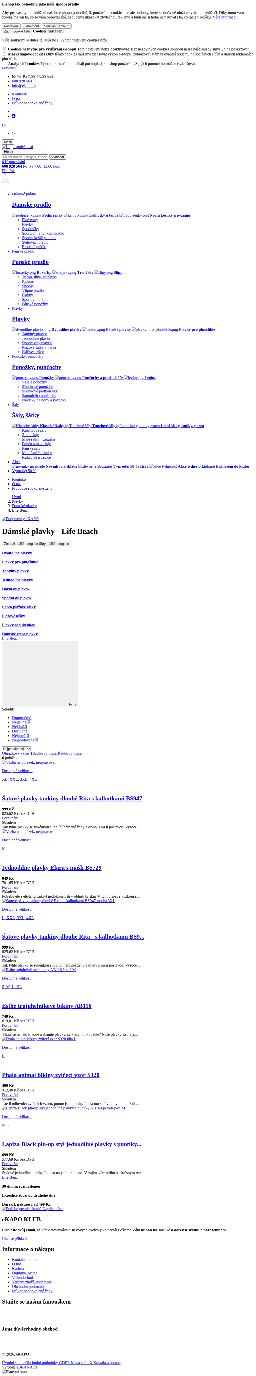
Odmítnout (31, 26)
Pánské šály (31, 448)
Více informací (224, 17)
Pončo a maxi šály (36, 444)
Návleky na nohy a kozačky (44, 400)
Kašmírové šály (34, 430)
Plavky (27, 224)
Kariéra (18, 1268)
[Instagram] (14, 116)
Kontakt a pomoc (25, 1259)
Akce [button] (16, 462)
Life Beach (11, 638)
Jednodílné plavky (36, 338)
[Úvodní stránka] (17, 147)
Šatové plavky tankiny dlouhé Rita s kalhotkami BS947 (72, 798)
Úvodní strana (13, 1363)
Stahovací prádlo (35, 242)
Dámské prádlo (31, 204)
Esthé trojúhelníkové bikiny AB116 (47, 1006)
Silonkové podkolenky (40, 391)
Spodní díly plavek (37, 343)
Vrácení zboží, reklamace (32, 1282)
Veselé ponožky (34, 382)
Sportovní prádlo (35, 299)
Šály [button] (15, 404)
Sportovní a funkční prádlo (43, 233)
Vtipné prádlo (33, 290)
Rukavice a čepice (36, 457)
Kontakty (19, 94)
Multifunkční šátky (37, 453)
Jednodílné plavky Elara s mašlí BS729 (52, 867)
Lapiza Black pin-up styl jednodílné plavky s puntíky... (71, 1144)
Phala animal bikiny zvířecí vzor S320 (51, 1075)
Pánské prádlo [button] (23, 251)
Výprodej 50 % (24, 471)
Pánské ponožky (35, 304)
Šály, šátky (25, 415)
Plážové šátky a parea (39, 347)
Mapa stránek (82, 1363)
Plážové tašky (33, 352)
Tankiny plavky (34, 334)
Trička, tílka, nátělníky (39, 277)
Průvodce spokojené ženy (32, 103)
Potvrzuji (9, 68)
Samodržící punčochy (39, 395)
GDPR (65, 1363)
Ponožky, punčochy (36, 367)
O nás (16, 98)
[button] (4, 124)
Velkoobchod (22, 1277)
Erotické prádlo (34, 247)
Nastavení (11, 26)
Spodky (28, 286)
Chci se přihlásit (14, 1238)
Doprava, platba (24, 1273)
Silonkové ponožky (37, 386)
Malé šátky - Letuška (38, 439)
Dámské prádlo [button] (24, 194)
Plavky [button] (17, 308)
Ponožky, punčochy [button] (27, 356)
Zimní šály (30, 435)
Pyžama (28, 281)
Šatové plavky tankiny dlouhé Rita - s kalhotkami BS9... (73, 936)
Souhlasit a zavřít (57, 26)
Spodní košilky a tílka (39, 238)
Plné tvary (30, 220)
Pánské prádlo (30, 262)
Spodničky (30, 229)
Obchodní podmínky (28, 1286)
